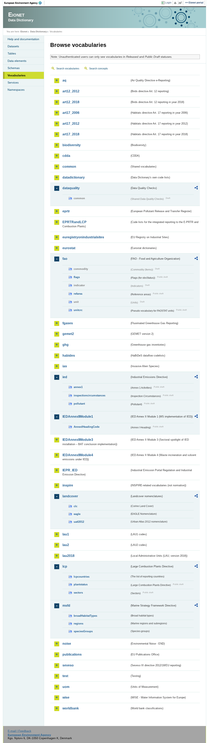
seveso (68, 665)
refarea (78, 293)
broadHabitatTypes (85, 615)
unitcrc (78, 310)
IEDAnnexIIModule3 (77, 439)
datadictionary (73, 177)
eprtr (66, 211)
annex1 (78, 387)
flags (77, 277)
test (65, 676)
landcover (70, 496)
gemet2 (68, 334)
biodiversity (71, 145)
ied (64, 377)
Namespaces (16, 89)
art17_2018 (70, 134)
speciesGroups (83, 631)
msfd (66, 605)
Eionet (23, 31)
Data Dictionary (38, 31)
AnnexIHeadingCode (86, 426)
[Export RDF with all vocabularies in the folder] (196, 188)
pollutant (79, 403)
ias (64, 366)
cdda (66, 155)
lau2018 (68, 556)
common (69, 166)
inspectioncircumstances (89, 395)
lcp (64, 566)
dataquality (71, 188)
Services (13, 82)
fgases (67, 323)
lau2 (65, 545)
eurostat (68, 248)
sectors (78, 592)
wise (65, 697)
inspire (67, 485)
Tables (12, 53)
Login (168, 2)
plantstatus (81, 584)
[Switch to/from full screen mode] (181, 3)
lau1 (65, 534)
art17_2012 (70, 123)
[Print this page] (175, 3)
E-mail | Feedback (19, 731)
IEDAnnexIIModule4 (77, 455)
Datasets (13, 46)
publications (72, 654)
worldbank (70, 708)
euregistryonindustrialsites (83, 237)
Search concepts (98, 68)
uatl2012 (79, 521)
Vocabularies (17, 75)
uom (65, 687)
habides (68, 355)
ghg (65, 344)
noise (66, 643)
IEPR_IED (70, 470)
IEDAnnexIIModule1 (77, 416)
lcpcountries (81, 576)
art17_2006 (70, 112)
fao (64, 258)
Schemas (14, 68)
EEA (24, 3)
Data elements (17, 60)
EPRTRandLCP (74, 222)
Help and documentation (23, 39)
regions (78, 623)
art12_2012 (70, 91)
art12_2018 (70, 102)
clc (75, 506)
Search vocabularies (67, 68)
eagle (77, 514)
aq (64, 80)
